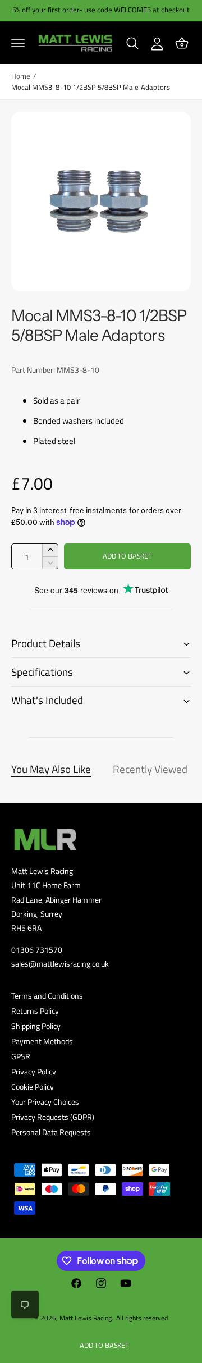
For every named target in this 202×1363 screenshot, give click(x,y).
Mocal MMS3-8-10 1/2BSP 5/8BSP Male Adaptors (90, 87)
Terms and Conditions (47, 995)
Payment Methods (42, 1041)
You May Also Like (51, 769)
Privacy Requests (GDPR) (52, 1117)
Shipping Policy (36, 1026)
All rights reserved (142, 1318)
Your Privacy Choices (45, 1102)
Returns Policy (35, 1011)
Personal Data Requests (51, 1132)
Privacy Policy (33, 1071)
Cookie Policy (32, 1086)
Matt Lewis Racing (85, 1318)
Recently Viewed (150, 769)
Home (20, 76)
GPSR (20, 1056)
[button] (18, 43)
